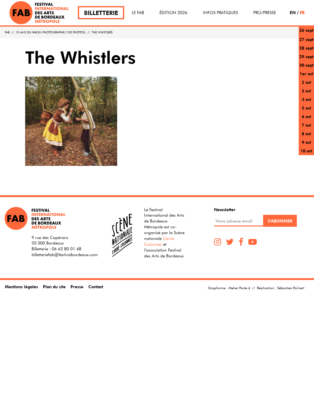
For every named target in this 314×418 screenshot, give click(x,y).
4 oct (306, 99)
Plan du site (54, 286)
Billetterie (101, 13)
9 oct (306, 142)
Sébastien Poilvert (290, 287)
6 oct (306, 116)
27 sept (306, 39)
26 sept (306, 30)
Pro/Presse (264, 12)
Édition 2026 (173, 12)
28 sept (306, 48)
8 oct (306, 133)
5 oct (306, 108)
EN (293, 12)
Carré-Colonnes (159, 241)
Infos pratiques (220, 12)
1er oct (306, 74)
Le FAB (138, 12)
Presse (77, 286)
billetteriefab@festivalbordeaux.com (65, 254)
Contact (95, 286)
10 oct (306, 151)
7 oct (306, 125)
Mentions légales (21, 286)
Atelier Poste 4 (239, 287)
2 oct (306, 82)
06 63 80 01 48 (66, 249)
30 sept (306, 65)
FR (302, 12)
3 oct (306, 91)
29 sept (306, 56)
